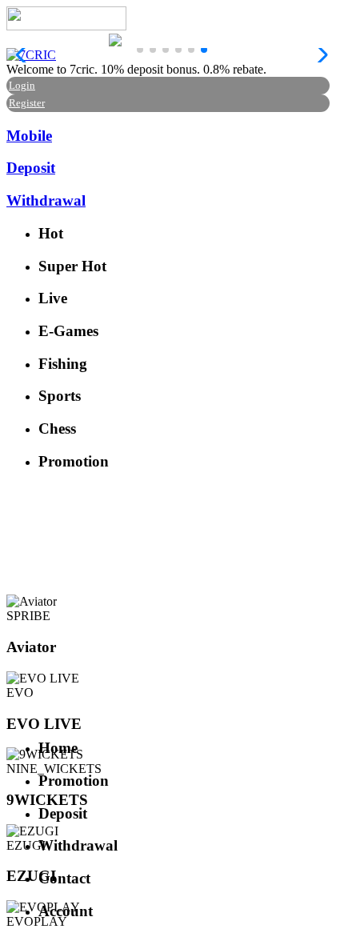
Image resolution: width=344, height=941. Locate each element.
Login (22, 85)
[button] (140, 49)
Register (27, 103)
